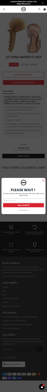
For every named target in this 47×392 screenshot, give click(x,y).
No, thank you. (23, 210)
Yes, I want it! (24, 205)
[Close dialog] (43, 180)
